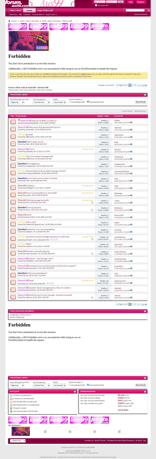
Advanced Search (141, 14)
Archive (139, 441)
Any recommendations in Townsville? (42, 193)
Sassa (28, 210)
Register (141, 2)
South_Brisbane (31, 254)
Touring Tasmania (34, 208)
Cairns (31, 149)
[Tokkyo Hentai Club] (45, 432)
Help (131, 2)
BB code (121, 395)
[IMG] (120, 401)
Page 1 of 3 (123, 85)
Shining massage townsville (38, 200)
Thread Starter (21, 116)
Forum (29, 10)
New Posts (13, 14)
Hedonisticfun (31, 290)
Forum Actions (37, 14)
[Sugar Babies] (29, 50)
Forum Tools (126, 111)
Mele (28, 144)
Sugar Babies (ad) (45, 10)
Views (106, 116)
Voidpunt (29, 232)
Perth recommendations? (37, 273)
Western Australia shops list (38, 251)
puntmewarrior (31, 268)
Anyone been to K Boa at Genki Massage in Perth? (46, 171)
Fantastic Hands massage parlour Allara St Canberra (50, 288)
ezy (27, 284)
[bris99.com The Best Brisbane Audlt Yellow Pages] (79, 30)
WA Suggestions (33, 164)
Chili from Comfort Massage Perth (39, 157)
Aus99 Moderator (17, 317)
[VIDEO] (121, 403)
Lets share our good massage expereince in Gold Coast (47, 237)
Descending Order (96, 102)
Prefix (55, 99)
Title (12, 116)
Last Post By (118, 116)
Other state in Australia (29, 21)
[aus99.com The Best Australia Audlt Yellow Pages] (17, 30)
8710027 (29, 240)
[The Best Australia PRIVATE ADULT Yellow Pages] (100, 30)
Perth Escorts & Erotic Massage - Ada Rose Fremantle (50, 295)
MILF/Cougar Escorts (35, 142)
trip (27, 276)
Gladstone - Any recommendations (41, 229)
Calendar (27, 14)
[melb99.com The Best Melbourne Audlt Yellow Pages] (59, 30)
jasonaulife (30, 130)
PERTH (28, 244)
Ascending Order (78, 102)
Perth (29, 215)
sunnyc (28, 195)
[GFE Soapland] (95, 432)
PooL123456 (30, 217)
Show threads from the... (20, 99)
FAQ (20, 14)
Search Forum (139, 111)
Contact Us (89, 441)
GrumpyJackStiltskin (33, 173)
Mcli (27, 203)
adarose (29, 297)
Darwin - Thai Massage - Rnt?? (41, 259)
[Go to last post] (131, 123)
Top (144, 441)
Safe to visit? (31, 222)
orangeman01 (31, 166)
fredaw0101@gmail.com (35, 224)
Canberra (31, 186)
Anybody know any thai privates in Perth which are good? (52, 266)
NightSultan (30, 137)
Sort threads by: (39, 99)
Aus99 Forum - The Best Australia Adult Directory (114, 441)
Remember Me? (103, 5)
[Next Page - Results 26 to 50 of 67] (139, 85)
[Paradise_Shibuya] (119, 432)
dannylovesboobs (32, 123)
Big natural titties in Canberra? (44, 121)
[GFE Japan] (70, 432)
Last (143, 86)
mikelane (29, 246)
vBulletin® (77, 451)
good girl (29, 135)
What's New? (15, 10)
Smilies (121, 398)
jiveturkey (29, 151)
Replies (100, 116)
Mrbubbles (30, 261)
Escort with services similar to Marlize (42, 178)
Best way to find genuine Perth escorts (44, 127)
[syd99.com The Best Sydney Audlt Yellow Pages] (38, 30)
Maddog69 (30, 188)
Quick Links (50, 14)
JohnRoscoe (30, 159)
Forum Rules (123, 410)
